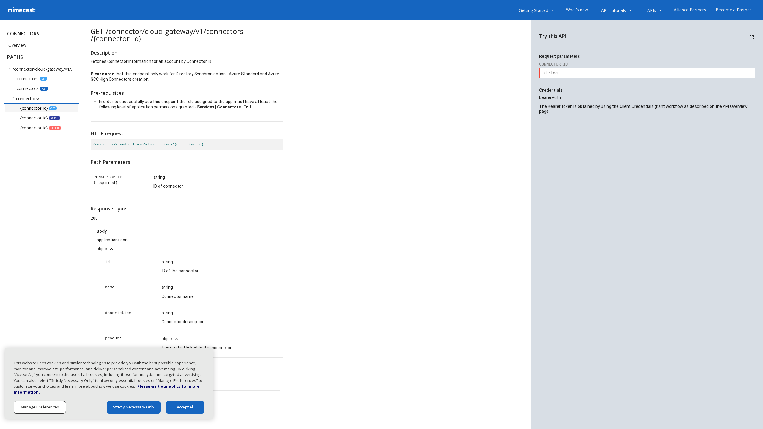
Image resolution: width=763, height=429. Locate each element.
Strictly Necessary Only (133, 407)
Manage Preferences (40, 407)
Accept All (185, 407)
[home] (40, 9)
